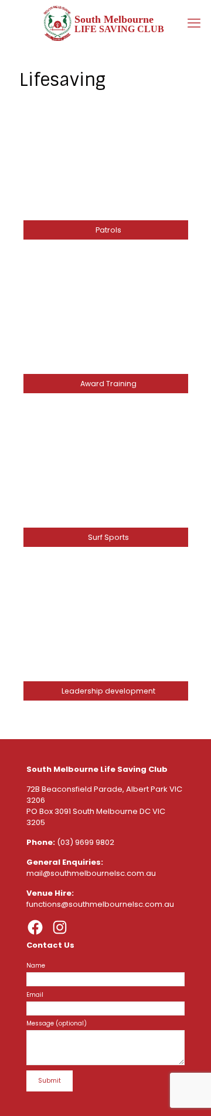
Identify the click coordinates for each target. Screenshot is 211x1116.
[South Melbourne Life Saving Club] (105, 23)
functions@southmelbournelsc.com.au (100, 904)
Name (35, 965)
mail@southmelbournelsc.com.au (91, 873)
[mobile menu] (195, 23)
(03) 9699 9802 (85, 842)
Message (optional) (56, 1023)
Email (34, 994)
